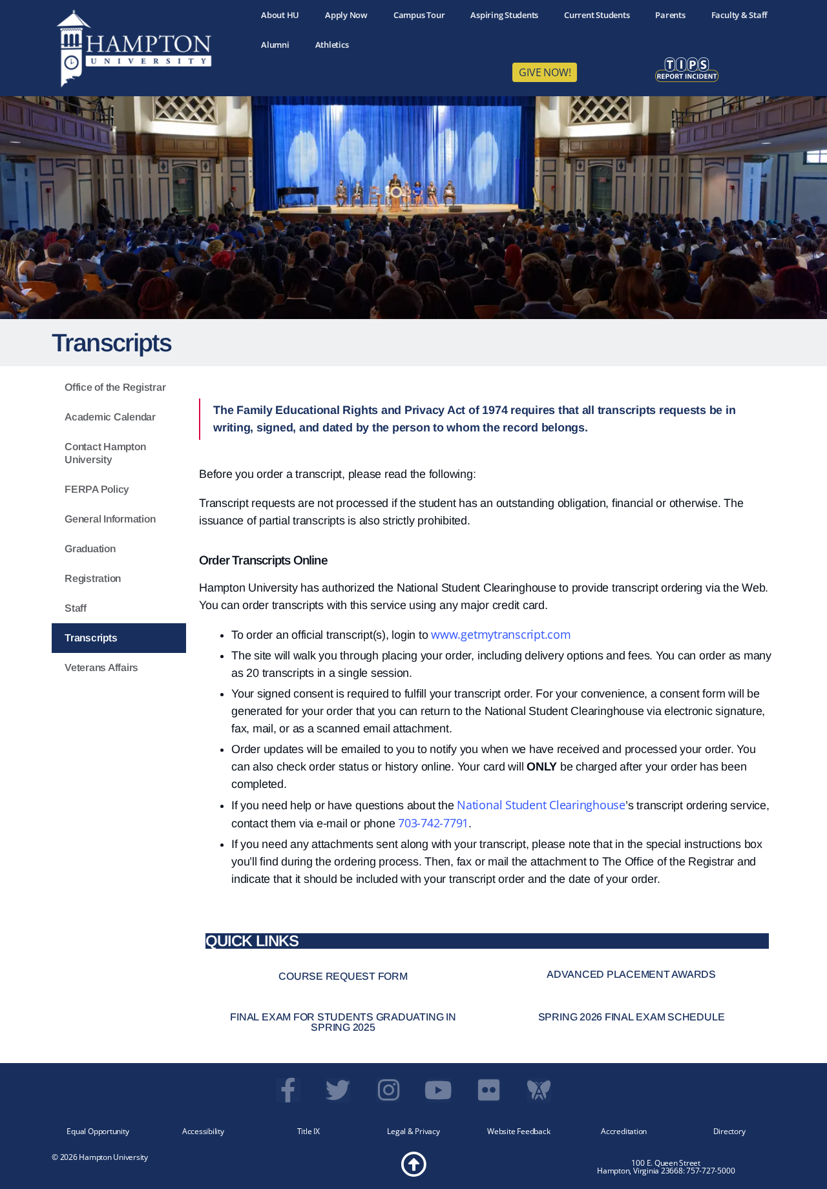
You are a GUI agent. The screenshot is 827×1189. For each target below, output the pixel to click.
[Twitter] (338, 1090)
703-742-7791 (433, 823)
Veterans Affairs (101, 667)
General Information (110, 518)
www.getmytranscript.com (501, 634)
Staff (76, 608)
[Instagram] (388, 1090)
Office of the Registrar (115, 387)
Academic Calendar (110, 416)
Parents (670, 15)
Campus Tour (419, 15)
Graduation (90, 548)
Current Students (596, 15)
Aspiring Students (504, 15)
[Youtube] (438, 1090)
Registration (93, 578)
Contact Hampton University (105, 453)
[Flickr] (489, 1090)
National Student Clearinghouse (539, 804)
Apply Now (346, 15)
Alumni (275, 44)
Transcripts (91, 637)
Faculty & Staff (739, 15)
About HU (280, 15)
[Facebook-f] (288, 1090)
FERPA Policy (97, 489)
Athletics (332, 44)
